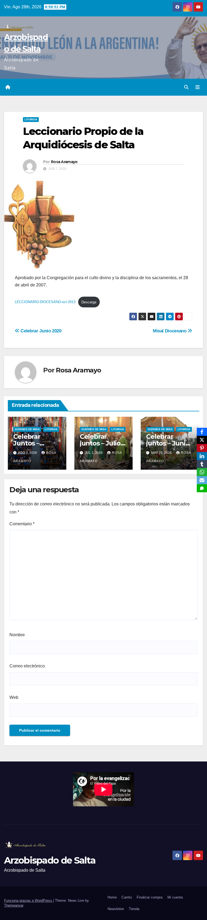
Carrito (127, 897)
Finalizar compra (150, 897)
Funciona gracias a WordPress (28, 901)
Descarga (88, 302)
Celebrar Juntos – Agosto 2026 (33, 443)
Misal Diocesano (170, 330)
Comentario (21, 524)
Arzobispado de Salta (49, 860)
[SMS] (202, 488)
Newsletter (116, 909)
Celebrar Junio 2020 (40, 330)
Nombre (17, 634)
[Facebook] (202, 432)
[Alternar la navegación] (197, 87)
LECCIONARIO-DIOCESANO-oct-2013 (45, 302)
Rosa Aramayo (64, 161)
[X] (202, 440)
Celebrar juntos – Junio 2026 (167, 443)
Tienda (134, 909)
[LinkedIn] (202, 456)
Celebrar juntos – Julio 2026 (100, 443)
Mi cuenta (175, 897)
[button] (186, 87)
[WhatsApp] (202, 472)
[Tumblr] (202, 464)
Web (13, 697)
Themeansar (13, 905)
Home (112, 897)
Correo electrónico (27, 666)
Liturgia (31, 119)
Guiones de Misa (27, 429)
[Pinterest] (202, 448)
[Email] (202, 480)
